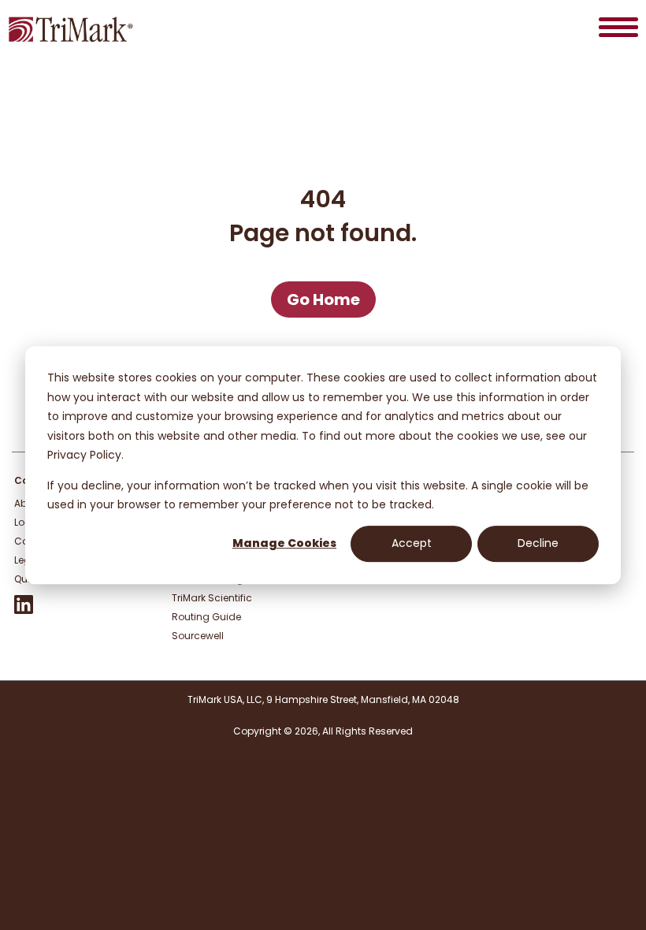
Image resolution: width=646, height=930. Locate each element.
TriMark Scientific (212, 597)
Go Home (323, 299)
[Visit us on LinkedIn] (23, 610)
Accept (412, 544)
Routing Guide (206, 616)
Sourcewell (198, 635)
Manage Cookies (284, 544)
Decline (538, 544)
